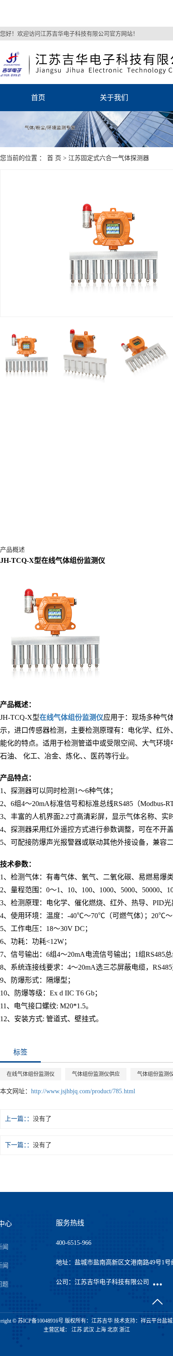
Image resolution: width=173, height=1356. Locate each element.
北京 (112, 1330)
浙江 (124, 1330)
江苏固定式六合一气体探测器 (108, 158)
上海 (100, 1330)
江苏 (76, 1330)
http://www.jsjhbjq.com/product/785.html (83, 1091)
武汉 (88, 1330)
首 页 (54, 158)
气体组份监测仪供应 (96, 1074)
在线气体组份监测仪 (31, 1074)
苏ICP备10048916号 (40, 1321)
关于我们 (114, 97)
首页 (38, 97)
